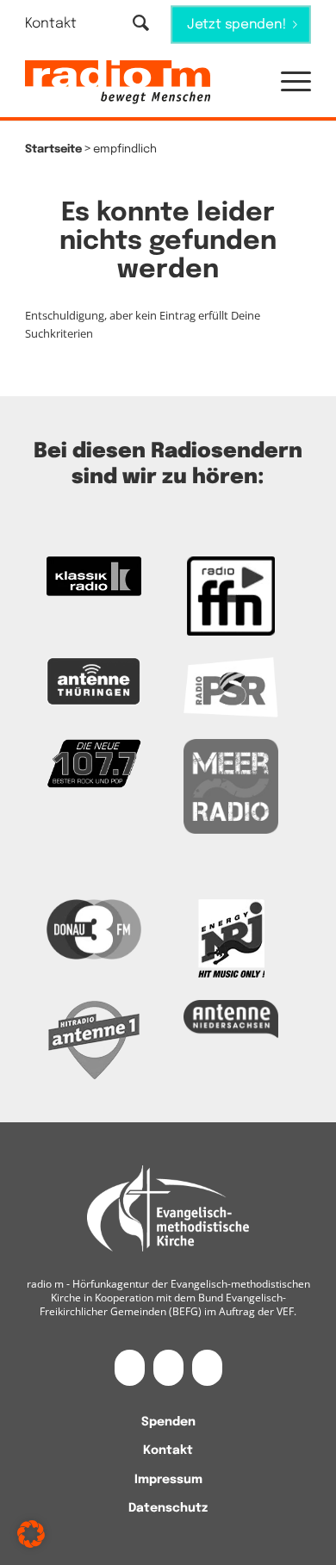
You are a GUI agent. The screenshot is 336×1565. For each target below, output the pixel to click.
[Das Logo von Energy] (231, 938)
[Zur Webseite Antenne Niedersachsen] (231, 1019)
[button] (287, 82)
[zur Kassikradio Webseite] (94, 576)
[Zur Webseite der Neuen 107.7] (94, 764)
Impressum (168, 1480)
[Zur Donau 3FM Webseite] (94, 929)
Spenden (168, 1422)
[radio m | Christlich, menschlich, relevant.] (139, 82)
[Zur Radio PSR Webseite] (231, 687)
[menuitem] (61, 23)
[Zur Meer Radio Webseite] (231, 786)
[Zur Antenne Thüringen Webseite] (94, 681)
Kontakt (51, 23)
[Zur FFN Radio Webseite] (231, 596)
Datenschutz (168, 1508)
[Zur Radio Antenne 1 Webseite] (94, 1039)
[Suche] (141, 24)
